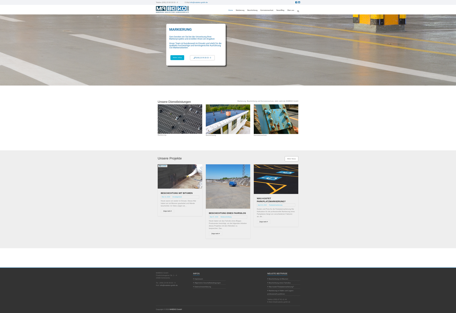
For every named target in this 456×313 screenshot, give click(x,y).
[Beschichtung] (228, 119)
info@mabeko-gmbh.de (199, 2)
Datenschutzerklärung (203, 287)
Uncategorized (177, 197)
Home (230, 10)
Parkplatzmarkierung (275, 205)
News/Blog (280, 10)
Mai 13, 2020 (166, 197)
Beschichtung (252, 10)
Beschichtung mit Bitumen (177, 193)
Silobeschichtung (226, 217)
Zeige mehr (167, 211)
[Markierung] (180, 119)
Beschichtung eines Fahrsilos (227, 213)
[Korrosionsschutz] (276, 119)
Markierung (240, 10)
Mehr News (291, 159)
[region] (228, 50)
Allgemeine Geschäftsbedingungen (208, 283)
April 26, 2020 (262, 205)
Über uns (290, 10)
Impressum (199, 279)
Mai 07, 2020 (214, 217)
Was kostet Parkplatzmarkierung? (281, 287)
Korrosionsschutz (266, 10)
